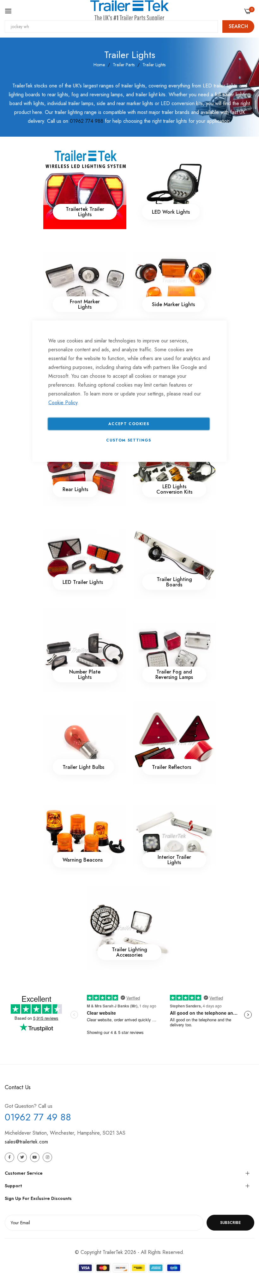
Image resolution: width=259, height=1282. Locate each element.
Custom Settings (128, 440)
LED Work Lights (171, 211)
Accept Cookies (128, 424)
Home (99, 65)
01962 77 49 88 (38, 1117)
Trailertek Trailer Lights (84, 211)
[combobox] (111, 26)
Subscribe (230, 1223)
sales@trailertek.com (26, 1141)
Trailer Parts (124, 65)
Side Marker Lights (173, 304)
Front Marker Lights (85, 304)
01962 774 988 (86, 121)
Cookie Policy (62, 402)
